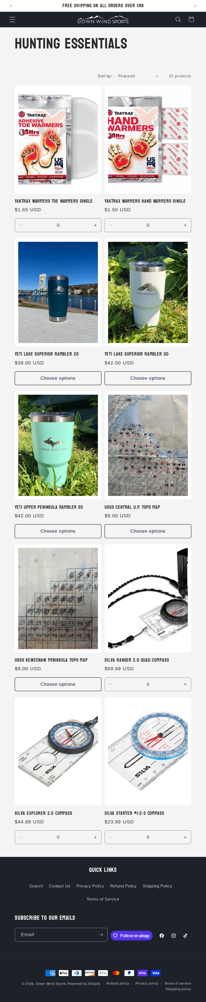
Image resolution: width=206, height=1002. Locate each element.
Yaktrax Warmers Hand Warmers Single (145, 201)
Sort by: (105, 76)
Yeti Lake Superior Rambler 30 (136, 354)
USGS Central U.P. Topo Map (132, 507)
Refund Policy (123, 886)
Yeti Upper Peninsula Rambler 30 (49, 507)
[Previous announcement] (11, 6)
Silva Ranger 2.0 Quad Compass (137, 660)
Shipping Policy (157, 886)
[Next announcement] (195, 6)
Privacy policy (147, 983)
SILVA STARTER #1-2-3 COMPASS (134, 813)
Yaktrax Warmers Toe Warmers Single (54, 201)
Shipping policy (178, 989)
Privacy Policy (90, 886)
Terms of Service (103, 899)
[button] (12, 19)
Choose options (58, 378)
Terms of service (177, 983)
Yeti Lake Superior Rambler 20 (47, 354)
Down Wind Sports (51, 984)
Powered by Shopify (84, 984)
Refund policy (117, 983)
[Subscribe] (100, 935)
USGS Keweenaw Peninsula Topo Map (51, 660)
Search (36, 886)
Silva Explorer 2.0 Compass (43, 813)
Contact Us (60, 886)
